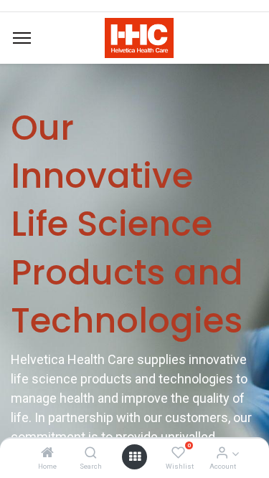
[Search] (91, 453)
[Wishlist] (178, 453)
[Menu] (21, 38)
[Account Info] (222, 453)
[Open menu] (135, 456)
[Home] (47, 453)
